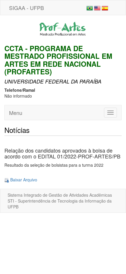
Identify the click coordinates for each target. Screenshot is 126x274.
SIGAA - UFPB (26, 7)
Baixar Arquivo (23, 180)
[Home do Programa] (63, 29)
